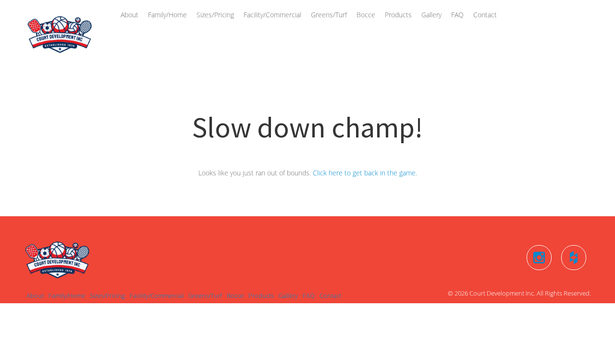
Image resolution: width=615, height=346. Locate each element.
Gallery (431, 14)
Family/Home (167, 14)
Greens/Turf (329, 14)
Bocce (366, 14)
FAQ (457, 14)
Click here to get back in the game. (365, 172)
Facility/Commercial (272, 14)
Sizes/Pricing (215, 14)
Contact (485, 14)
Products (398, 14)
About (129, 14)
